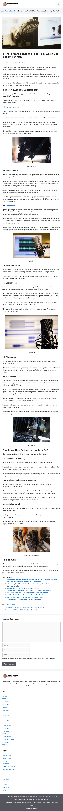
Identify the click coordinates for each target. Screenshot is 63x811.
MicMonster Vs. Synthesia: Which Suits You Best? (23, 588)
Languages (5, 710)
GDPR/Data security (8, 766)
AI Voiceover (6, 704)
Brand (4, 790)
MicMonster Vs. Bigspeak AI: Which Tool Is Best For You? (26, 595)
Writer (31, 805)
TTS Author (5, 742)
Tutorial (4, 784)
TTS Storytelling (7, 736)
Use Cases (5, 787)
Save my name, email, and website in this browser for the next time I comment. (29, 659)
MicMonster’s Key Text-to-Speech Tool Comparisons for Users (32, 797)
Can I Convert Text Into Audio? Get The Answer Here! (25, 597)
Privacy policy (6, 755)
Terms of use (6, 758)
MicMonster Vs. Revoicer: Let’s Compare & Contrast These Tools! (29, 590)
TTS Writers (6, 745)
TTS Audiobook (7, 731)
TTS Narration (6, 734)
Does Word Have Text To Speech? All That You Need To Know (27, 593)
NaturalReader (12, 107)
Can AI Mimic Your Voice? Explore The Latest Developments (24, 607)
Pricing (4, 761)
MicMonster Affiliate (8, 769)
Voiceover (55, 802)
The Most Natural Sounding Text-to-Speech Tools (24, 581)
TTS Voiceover (6, 725)
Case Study (5, 779)
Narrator (54, 797)
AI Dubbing (5, 716)
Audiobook (9, 797)
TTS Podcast (6, 728)
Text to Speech (10, 11)
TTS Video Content (8, 739)
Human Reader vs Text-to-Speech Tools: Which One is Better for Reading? (32, 579)
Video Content (46, 802)
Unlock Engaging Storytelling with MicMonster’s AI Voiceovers (23, 802)
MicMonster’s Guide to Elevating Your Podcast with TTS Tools (31, 799)
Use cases (5, 713)
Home (2, 11)
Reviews (5, 707)
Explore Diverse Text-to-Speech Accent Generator (24, 599)
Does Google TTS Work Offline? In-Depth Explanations (22, 610)
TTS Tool (5, 699)
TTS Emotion (6, 702)
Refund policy (6, 763)
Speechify (10, 206)
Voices (4, 696)
